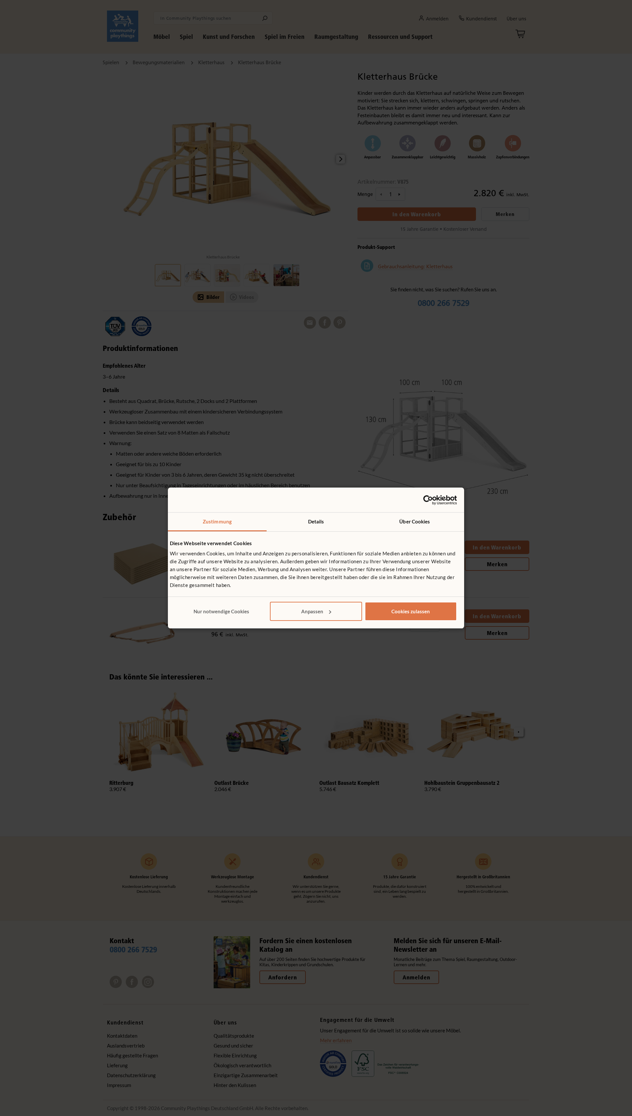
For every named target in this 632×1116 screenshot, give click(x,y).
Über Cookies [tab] (414, 521)
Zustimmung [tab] (217, 521)
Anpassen (312, 611)
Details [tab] (316, 521)
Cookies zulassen (410, 611)
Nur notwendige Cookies (221, 611)
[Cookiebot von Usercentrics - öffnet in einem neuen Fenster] (428, 500)
